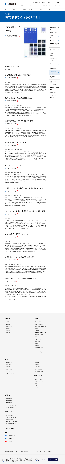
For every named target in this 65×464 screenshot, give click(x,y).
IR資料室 (37, 364)
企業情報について (10, 419)
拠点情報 (8, 330)
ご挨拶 (7, 322)
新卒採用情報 (9, 398)
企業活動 (8, 332)
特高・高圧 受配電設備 (40, 326)
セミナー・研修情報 (39, 352)
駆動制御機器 (38, 322)
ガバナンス (37, 387)
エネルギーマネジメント (40, 332)
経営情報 (37, 362)
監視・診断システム (39, 337)
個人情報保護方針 (9, 451)
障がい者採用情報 (10, 407)
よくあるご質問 (9, 415)
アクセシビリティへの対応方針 (37, 451)
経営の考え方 (9, 326)
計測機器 (37, 330)
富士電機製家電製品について (12, 423)
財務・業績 (37, 366)
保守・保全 (37, 341)
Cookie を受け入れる (53, 459)
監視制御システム (39, 334)
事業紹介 (8, 328)
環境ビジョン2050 (39, 381)
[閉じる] (63, 459)
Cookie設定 (49, 451)
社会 (36, 385)
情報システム (38, 339)
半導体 (36, 343)
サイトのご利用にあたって (22, 451)
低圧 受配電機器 (39, 324)
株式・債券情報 (38, 369)
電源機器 (37, 328)
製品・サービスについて (11, 417)
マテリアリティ (38, 379)
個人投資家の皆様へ (39, 371)
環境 (36, 383)
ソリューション (38, 349)
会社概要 (8, 324)
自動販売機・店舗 (39, 347)
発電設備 (37, 345)
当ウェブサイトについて (11, 421)
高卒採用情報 (9, 402)
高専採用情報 (9, 400)
